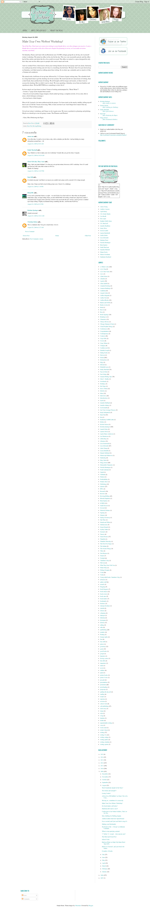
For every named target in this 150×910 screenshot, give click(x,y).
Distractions (103, 360)
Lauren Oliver (104, 431)
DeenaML (31, 193)
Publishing (103, 484)
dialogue (102, 615)
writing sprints (104, 744)
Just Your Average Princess (108, 410)
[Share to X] (49, 123)
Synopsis (102, 532)
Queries (102, 486)
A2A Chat (103, 269)
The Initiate (103, 546)
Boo (101, 312)
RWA (101, 489)
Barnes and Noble (105, 302)
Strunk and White (105, 522)
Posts (25, 895)
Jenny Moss (103, 228)
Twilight (102, 558)
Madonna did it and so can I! (110, 809)
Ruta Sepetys (103, 245)
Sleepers (102, 515)
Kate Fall (31, 123)
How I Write (103, 388)
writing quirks (104, 739)
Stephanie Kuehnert (105, 257)
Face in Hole (103, 372)
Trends (102, 556)
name (101, 665)
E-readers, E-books (107, 851)
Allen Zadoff (103, 283)
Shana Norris (104, 252)
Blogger (91, 905)
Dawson (102, 355)
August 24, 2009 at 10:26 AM (36, 155)
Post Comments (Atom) (36, 239)
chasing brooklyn (105, 606)
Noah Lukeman (104, 470)
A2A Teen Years (104, 271)
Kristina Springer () (108, 102)
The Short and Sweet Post (109, 837)
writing (102, 732)
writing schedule (104, 742)
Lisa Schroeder (104, 238)
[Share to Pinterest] (53, 123)
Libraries (102, 441)
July (103, 854)
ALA (101, 274)
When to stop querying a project (111, 831)
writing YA (103, 735)
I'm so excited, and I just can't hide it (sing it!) (114, 821)
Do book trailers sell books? (110, 806)
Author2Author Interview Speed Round (113, 818)
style (101, 713)
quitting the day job (105, 692)
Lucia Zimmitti (104, 450)
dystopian (103, 620)
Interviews (103, 396)
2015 (102, 754)
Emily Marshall (32, 150)
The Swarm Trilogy (105, 548)
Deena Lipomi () (109, 106)
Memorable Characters (106, 465)
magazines (103, 663)
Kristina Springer (33, 210)
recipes (102, 696)
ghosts (102, 644)
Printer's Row (104, 482)
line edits (102, 661)
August (104, 785)
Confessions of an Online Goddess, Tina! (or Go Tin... (114, 812)
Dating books (104, 353)
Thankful (102, 539)
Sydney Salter (104, 529)
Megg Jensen (104, 462)
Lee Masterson (104, 436)
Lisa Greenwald (104, 443)
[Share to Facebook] (51, 123)
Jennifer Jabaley (104, 405)
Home (25, 30)
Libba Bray (103, 439)
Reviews (102, 493)
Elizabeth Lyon (104, 367)
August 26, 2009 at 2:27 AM (36, 227)
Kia (101, 417)
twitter (102, 720)
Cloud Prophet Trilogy (106, 326)
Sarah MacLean (104, 247)
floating (102, 634)
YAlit (101, 572)
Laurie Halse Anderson (106, 434)
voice (101, 725)
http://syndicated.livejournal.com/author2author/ (113, 135)
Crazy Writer (103, 343)
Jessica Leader (104, 230)
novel (101, 668)
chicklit (102, 608)
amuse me (31, 136)
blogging (102, 587)
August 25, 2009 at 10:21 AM (36, 216)
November (105, 777)
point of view (104, 677)
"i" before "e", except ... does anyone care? (114, 834)
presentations (103, 682)
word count (103, 727)
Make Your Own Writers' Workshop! (112, 803)
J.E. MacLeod (104, 223)
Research (102, 491)
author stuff (103, 582)
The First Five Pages (106, 544)
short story (103, 708)
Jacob (101, 400)
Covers (102, 341)
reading (102, 694)
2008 (102, 875)
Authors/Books (104, 300)
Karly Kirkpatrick (105, 412)
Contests (102, 336)
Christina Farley (32, 222)
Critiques (102, 345)
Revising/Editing (37, 126)
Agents (102, 281)
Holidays (102, 384)
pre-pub (102, 680)
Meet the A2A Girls (38, 30)
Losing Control (106, 793)
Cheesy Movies (104, 322)
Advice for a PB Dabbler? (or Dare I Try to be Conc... (115, 797)
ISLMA (102, 391)
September (105, 782)
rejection (102, 699)
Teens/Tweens (104, 536)
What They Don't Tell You (107, 565)
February (105, 869)
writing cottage (104, 737)
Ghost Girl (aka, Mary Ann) (36, 162)
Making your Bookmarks (109, 824)
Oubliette (102, 474)
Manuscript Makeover (106, 455)
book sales (103, 596)
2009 (102, 771)
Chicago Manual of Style (107, 324)
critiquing (102, 613)
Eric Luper (103, 218)
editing (102, 625)
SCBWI (102, 503)
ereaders (102, 632)
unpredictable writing (106, 723)
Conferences (103, 329)
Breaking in (103, 317)
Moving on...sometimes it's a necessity (112, 800)
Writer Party (103, 567)
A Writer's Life (104, 267)
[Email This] (44, 123)
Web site (102, 563)
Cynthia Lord (104, 348)
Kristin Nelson (104, 424)
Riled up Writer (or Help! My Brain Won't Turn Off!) (113, 843)
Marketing (103, 458)
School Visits (105, 839)
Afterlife (102, 279)
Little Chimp (103, 448)
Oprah (102, 472)
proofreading (103, 687)
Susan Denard (104, 527)
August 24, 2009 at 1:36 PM (35, 186)
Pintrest (102, 477)
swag (101, 716)
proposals (103, 689)
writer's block (104, 730)
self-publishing (104, 706)
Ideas (101, 393)
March (104, 866)
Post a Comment (29, 231)
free (101, 639)
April (103, 863)
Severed (102, 508)
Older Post (88, 235)
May (103, 860)
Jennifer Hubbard (105, 403)
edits (101, 627)
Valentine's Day (104, 560)
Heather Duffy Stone (106, 221)
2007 (102, 878)
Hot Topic (103, 386)
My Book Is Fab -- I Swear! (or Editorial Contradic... (113, 827)
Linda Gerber (104, 235)
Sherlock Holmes (105, 510)
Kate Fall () (109, 114)
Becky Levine (104, 305)
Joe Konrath (103, 408)
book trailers (103, 599)
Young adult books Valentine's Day (110, 577)
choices (102, 610)
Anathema (103, 291)
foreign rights (104, 637)
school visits (103, 704)
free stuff (102, 642)
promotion (103, 684)
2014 (102, 757)
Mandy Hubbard (104, 453)
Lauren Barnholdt (105, 233)
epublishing (103, 630)
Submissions (103, 525)
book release (103, 591)
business (102, 603)
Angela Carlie (104, 293)
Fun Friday (103, 374)
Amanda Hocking (105, 286)
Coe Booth (103, 216)
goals (101, 649)
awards (102, 584)
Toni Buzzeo (103, 553)
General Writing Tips (106, 376)
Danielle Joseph (104, 350)
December (105, 774)
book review (103, 594)
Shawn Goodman (105, 254)
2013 (102, 760)
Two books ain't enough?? (109, 790)
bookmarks (103, 601)
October (104, 779)
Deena (102, 357)
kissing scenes (104, 658)
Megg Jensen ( (108, 118)
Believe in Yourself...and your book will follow (113, 847)
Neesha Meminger (105, 242)
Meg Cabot (103, 460)
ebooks (102, 622)
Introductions (104, 398)
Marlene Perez (104, 240)
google (102, 653)
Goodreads (103, 381)
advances (102, 579)
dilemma (102, 618)
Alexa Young (104, 207)
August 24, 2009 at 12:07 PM (36, 171)
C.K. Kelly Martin (105, 214)
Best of (102, 310)
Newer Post (26, 235)
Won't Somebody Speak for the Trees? (112, 788)
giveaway (102, 646)
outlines (102, 670)
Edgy (101, 362)
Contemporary (104, 333)
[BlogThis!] (46, 123)
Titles (101, 551)
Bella (101, 307)
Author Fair (103, 298)
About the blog (56, 30)
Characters (103, 319)
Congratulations (104, 331)
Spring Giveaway (105, 517)
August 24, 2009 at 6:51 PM (35, 204)
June (103, 857)
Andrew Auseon (104, 209)
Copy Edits (103, 338)
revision (102, 701)
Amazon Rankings (105, 288)
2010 (102, 768)
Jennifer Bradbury (105, 226)
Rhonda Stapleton (105, 498)
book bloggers (104, 589)
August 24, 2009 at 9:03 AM (36, 144)
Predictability (103, 479)
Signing (102, 513)
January (104, 872)
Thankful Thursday (105, 541)
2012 (102, 763)
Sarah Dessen (104, 505)
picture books (104, 675)
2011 (102, 766)
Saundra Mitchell (105, 250)
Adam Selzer (103, 276)
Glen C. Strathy (104, 379)
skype (101, 711)
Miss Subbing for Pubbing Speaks (111, 816)
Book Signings (104, 314)
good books (103, 651)
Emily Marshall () (107, 110)
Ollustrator (78, 905)
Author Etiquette (104, 295)
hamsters (102, 656)
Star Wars (103, 520)
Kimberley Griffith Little (107, 419)
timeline (102, 718)
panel (101, 673)
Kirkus (102, 422)
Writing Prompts (104, 570)
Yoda (101, 575)
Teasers (102, 534)
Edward (102, 365)
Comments (26, 899)
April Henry (103, 211)
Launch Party (104, 429)
